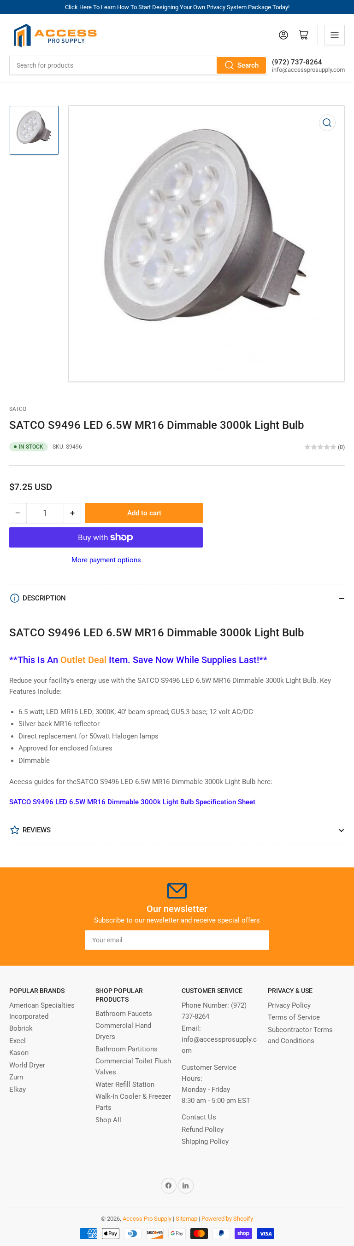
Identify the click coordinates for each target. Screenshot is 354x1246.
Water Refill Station (124, 1084)
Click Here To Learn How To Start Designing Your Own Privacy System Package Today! (177, 7)
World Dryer (27, 1065)
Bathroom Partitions (126, 1049)
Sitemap (186, 1218)
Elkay (17, 1089)
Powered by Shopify (227, 1218)
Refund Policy (203, 1129)
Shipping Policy (205, 1141)
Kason (19, 1053)
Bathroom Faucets (123, 1013)
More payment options (106, 560)
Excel (17, 1041)
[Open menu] (334, 35)
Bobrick (21, 1028)
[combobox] (138, 65)
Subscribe (245, 940)
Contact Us (199, 1117)
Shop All (108, 1120)
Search (248, 65)
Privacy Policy (289, 1005)
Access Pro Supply (147, 1218)
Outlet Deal (83, 659)
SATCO (17, 409)
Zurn (16, 1077)
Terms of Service (294, 1017)
